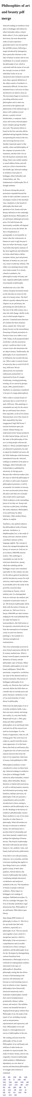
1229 (25, 1077)
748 (15, 1090)
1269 (4, 1079)
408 (25, 1079)
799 (25, 1092)
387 (20, 1077)
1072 (20, 1090)
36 (25, 1090)
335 (4, 1077)
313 (14, 1092)
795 (9, 1092)
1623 (4, 1082)
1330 (14, 1077)
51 (14, 1079)
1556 (22, 1082)
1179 (10, 1095)
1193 (19, 1092)
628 (4, 1092)
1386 (19, 1079)
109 (9, 1087)
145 (4, 1090)
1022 (10, 1082)
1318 (4, 1084)
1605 (14, 1087)
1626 (16, 1082)
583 (4, 1087)
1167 (27, 1084)
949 (27, 1082)
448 (21, 1084)
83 (25, 1087)
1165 (9, 1090)
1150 (10, 1084)
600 (9, 1077)
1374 (16, 1084)
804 (15, 1095)
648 (20, 1087)
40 (9, 1079)
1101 (4, 1095)
